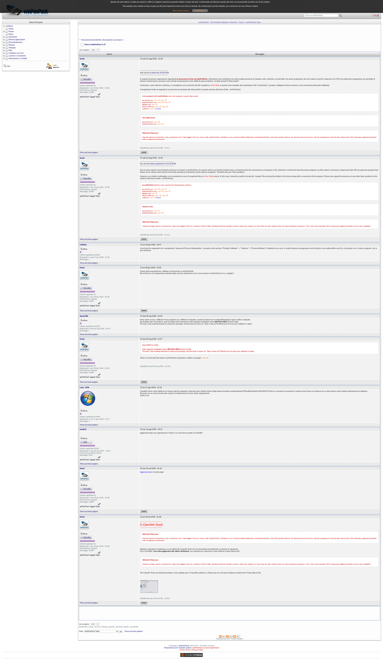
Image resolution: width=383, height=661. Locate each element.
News (11, 34)
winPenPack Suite (253, 22)
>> (98, 50)
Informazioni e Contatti (18, 58)
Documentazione (15, 42)
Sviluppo (12, 48)
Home (11, 29)
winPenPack (184, 646)
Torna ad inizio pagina (89, 152)
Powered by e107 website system (177, 648)
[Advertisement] (133, 31)
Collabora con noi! (16, 53)
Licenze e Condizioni (17, 56)
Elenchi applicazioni (17, 40)
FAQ (10, 50)
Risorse (12, 45)
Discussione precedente (91, 40)
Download (13, 37)
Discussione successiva (112, 40)
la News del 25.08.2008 (159, 73)
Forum (11, 31)
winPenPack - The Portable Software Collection (218, 22)
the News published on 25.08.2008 (162, 164)
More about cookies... (181, 11)
